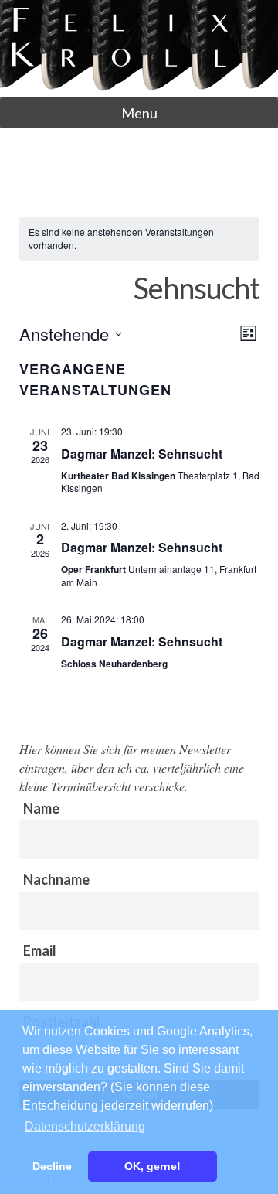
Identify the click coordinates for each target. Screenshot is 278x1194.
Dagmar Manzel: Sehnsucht (141, 453)
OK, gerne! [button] (152, 1166)
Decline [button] (52, 1166)
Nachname (56, 879)
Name (41, 808)
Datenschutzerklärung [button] (85, 1126)
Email (39, 950)
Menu (139, 112)
